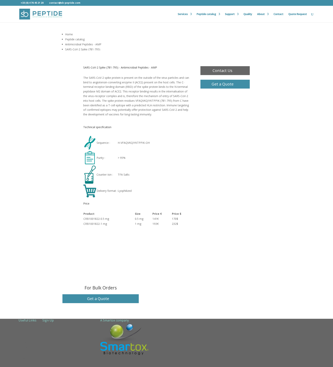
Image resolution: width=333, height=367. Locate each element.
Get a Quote (223, 84)
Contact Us (222, 70)
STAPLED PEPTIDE (30, 363)
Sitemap (23, 347)
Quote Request (297, 14)
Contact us (25, 342)
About (261, 14)
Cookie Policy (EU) (29, 353)
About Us (24, 326)
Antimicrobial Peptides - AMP (83, 44)
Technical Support (29, 336)
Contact (278, 14)
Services (183, 14)
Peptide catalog (206, 14)
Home (69, 34)
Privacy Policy (26, 358)
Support (230, 14)
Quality (247, 14)
